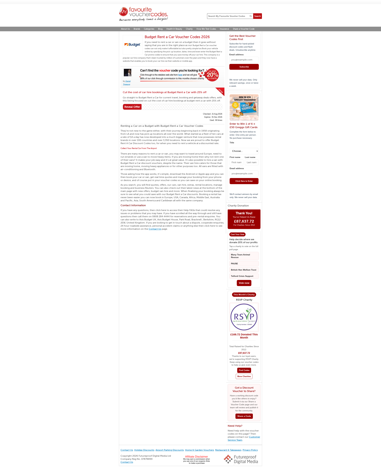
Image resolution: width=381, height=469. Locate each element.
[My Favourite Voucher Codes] (143, 14)
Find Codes (244, 370)
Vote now (244, 283)
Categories (149, 29)
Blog (160, 29)
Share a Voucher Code (243, 29)
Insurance (224, 29)
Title (232, 143)
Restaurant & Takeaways (228, 450)
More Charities (244, 376)
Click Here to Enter (244, 181)
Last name (250, 157)
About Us (125, 29)
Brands (137, 29)
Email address (236, 54)
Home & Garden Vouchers (199, 450)
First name (235, 157)
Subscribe (244, 67)
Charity (189, 29)
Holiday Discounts (144, 450)
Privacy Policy (250, 450)
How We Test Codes (206, 29)
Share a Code (244, 416)
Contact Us (155, 229)
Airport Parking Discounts (170, 450)
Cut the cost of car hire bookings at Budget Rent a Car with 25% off (164, 92)
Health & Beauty (174, 29)
